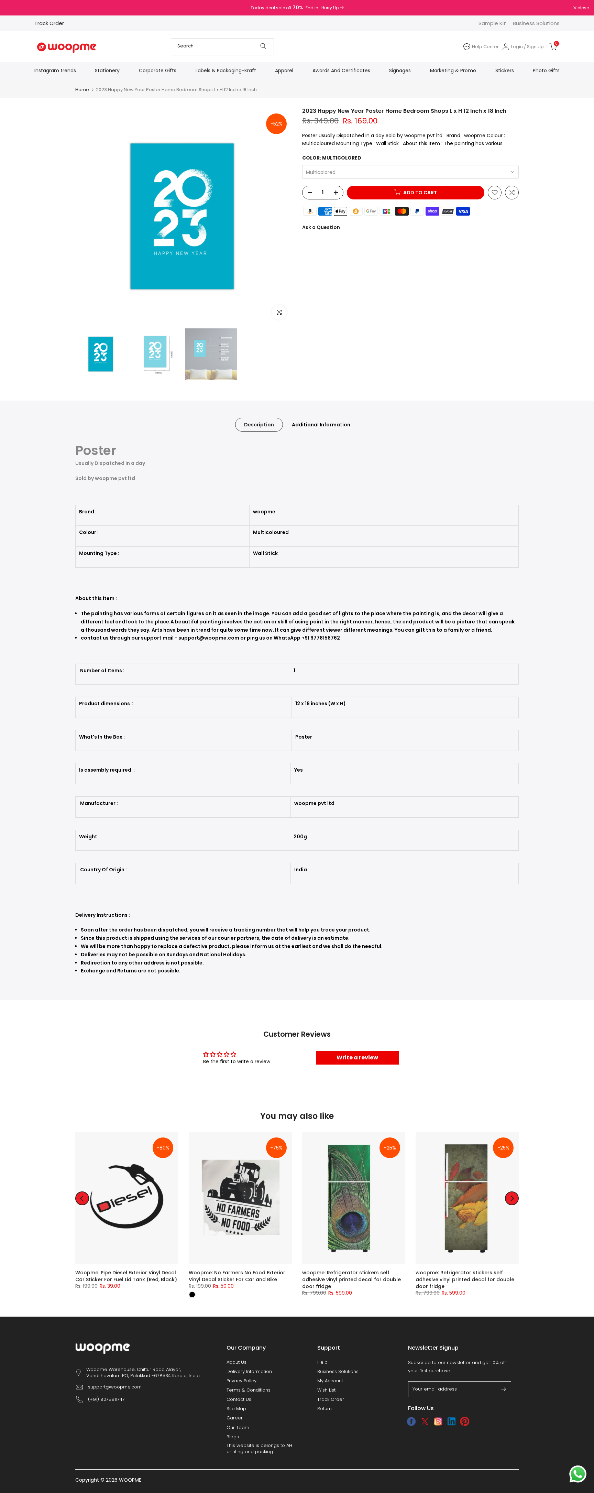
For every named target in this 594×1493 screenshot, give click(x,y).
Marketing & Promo (453, 70)
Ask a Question (321, 227)
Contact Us (239, 1399)
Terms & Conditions (249, 1390)
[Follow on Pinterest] (465, 1421)
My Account (330, 1381)
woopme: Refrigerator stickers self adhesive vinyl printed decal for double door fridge (351, 1279)
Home (82, 89)
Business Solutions (536, 23)
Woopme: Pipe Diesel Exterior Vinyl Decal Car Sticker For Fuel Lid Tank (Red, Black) (126, 1276)
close (14, 8)
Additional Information (321, 424)
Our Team (238, 1428)
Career (235, 1418)
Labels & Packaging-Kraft (226, 70)
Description (259, 424)
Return (324, 1409)
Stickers (504, 70)
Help (322, 1362)
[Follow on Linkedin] (452, 1421)
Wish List (326, 1390)
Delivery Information (249, 1372)
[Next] (512, 1198)
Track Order (49, 23)
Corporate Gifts (157, 70)
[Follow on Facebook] (411, 1421)
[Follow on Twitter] (425, 1421)
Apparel (284, 70)
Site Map (236, 1409)
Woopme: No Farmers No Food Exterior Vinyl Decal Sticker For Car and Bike (237, 1276)
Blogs (233, 1437)
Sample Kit (492, 23)
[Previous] (82, 1198)
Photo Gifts (546, 70)
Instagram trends (55, 70)
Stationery (107, 70)
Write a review (357, 1057)
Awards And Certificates (341, 70)
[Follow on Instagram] (438, 1421)
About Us (236, 1362)
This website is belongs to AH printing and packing (259, 1448)
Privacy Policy (241, 1381)
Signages (400, 70)
